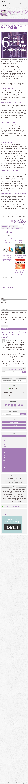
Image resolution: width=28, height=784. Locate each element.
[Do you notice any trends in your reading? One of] (14, 765)
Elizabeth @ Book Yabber (14, 340)
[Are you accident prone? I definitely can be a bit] (14, 662)
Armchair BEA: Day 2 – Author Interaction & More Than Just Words (7, 258)
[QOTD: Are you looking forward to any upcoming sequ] (14, 593)
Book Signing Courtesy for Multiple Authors (8, 240)
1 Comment (14, 30)
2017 (4, 462)
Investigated (5, 30)
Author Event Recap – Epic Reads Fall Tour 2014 (20, 240)
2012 (4, 470)
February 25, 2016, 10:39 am (8, 371)
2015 (4, 465)
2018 (4, 460)
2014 (4, 467)
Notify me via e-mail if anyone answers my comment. (14, 313)
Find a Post (4, 326)
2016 (4, 464)
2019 (4, 459)
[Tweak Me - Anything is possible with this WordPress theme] (12, 524)
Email (3, 302)
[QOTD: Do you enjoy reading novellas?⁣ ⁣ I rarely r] (14, 559)
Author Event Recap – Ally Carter (20, 256)
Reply (24, 371)
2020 (4, 457)
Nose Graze (23, 783)
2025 (4, 448)
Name (3, 298)
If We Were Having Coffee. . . (16, 369)
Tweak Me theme (14, 783)
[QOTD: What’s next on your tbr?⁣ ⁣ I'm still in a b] (14, 691)
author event (9, 277)
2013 (4, 469)
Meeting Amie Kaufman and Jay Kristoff (20, 272)
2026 (4, 435)
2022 (4, 453)
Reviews (14, 428)
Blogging (14, 425)
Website (3, 307)
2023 (4, 452)
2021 (4, 455)
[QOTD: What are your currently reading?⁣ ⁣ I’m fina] (14, 730)
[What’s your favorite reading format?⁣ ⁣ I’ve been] (14, 630)
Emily (20, 29)
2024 (4, 450)
